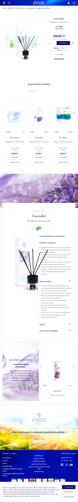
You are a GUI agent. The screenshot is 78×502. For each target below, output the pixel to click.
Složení (42, 325)
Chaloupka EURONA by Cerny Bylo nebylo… (13, 470)
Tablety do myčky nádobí (63, 142)
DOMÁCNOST (11, 8)
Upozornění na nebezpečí (48, 331)
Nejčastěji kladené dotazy (39, 464)
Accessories (15, 138)
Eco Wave (63, 138)
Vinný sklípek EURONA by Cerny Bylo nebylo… (13, 474)
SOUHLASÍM (69, 487)
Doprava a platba (39, 458)
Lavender (39, 138)
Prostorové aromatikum (57, 395)
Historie (5, 460)
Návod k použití (45, 281)
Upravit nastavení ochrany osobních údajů (39, 468)
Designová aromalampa (15, 142)
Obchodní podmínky (39, 461)
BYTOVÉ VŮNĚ (20, 8)
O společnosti (7, 458)
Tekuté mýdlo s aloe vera (38, 142)
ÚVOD (4, 8)
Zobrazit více (39, 439)
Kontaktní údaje (7, 466)
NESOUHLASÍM (69, 496)
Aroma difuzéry (30, 8)
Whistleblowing (39, 471)
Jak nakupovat (39, 456)
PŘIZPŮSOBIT (69, 492)
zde (39, 496)
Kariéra (5, 463)
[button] (4, 113)
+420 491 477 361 (66, 458)
